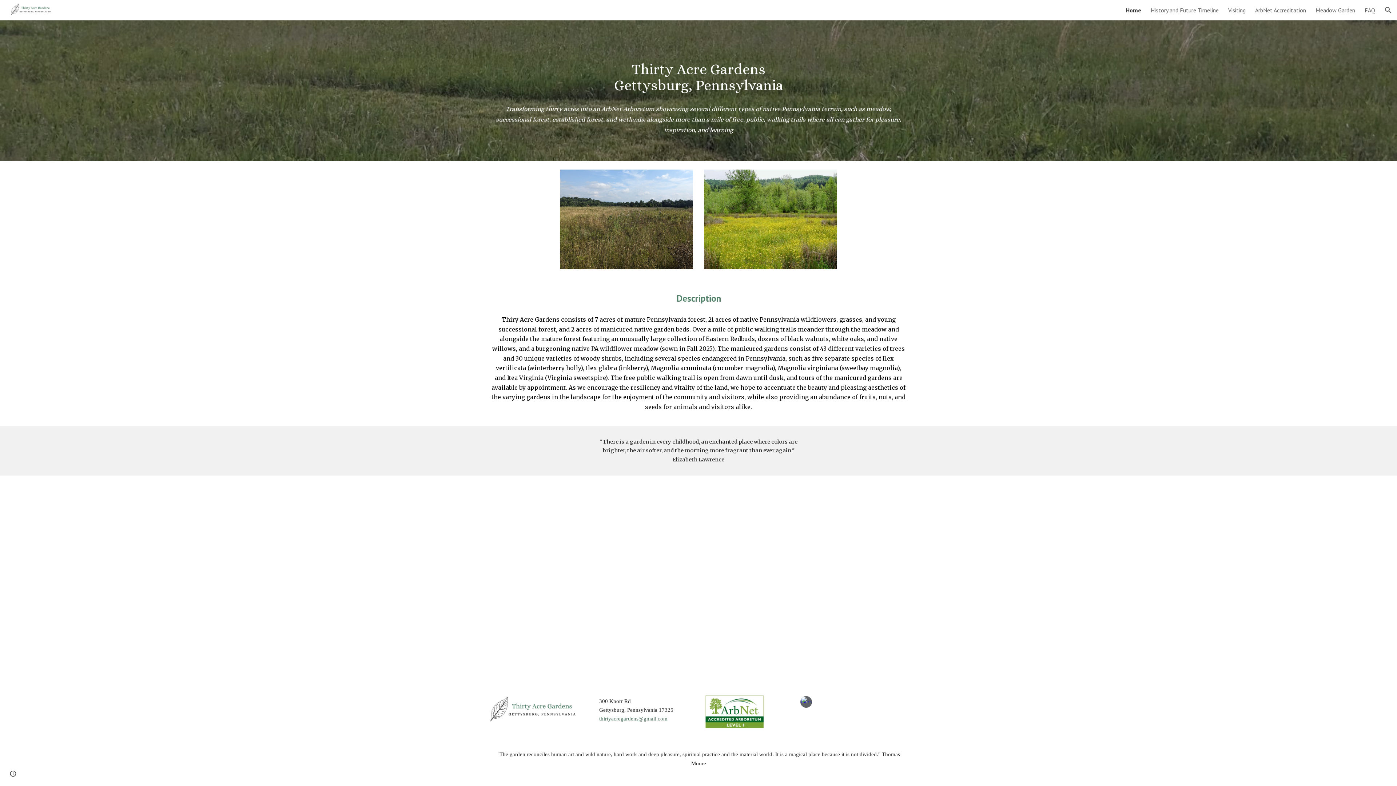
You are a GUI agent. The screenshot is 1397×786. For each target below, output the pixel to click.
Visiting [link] (1237, 10)
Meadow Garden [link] (1335, 10)
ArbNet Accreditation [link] (1280, 10)
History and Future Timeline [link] (1185, 10)
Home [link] (1133, 10)
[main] (698, 70)
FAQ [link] (1370, 10)
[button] (1388, 10)
